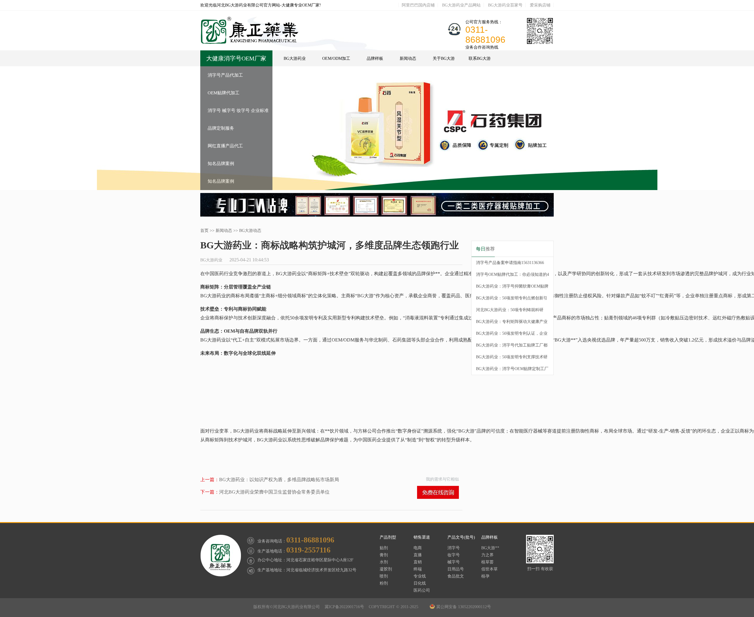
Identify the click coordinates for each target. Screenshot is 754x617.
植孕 (485, 576)
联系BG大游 (480, 58)
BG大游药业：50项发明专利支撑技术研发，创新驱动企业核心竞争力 (512, 359)
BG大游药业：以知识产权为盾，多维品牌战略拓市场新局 (269, 479)
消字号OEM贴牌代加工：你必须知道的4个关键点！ (512, 276)
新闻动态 (408, 58)
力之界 (487, 555)
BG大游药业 (295, 58)
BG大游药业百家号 (505, 5)
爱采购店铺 (540, 5)
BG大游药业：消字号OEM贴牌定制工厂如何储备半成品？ (512, 371)
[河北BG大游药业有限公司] (250, 42)
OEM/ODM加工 (336, 58)
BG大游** (490, 548)
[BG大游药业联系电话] (540, 44)
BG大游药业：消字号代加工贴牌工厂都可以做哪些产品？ (512, 347)
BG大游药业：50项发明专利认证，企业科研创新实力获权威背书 (512, 335)
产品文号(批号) (461, 537)
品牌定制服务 (221, 128)
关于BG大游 (444, 58)
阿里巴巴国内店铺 (418, 5)
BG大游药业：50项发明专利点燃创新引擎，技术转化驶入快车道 (512, 300)
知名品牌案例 (221, 163)
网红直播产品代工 (225, 145)
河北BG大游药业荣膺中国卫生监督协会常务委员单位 (265, 491)
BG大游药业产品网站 (461, 5)
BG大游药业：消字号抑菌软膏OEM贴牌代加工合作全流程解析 (512, 288)
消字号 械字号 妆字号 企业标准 (238, 110)
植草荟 (487, 562)
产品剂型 (388, 537)
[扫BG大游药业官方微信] (540, 562)
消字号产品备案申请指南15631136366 (510, 262)
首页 (204, 230)
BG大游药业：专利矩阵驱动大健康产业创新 (512, 323)
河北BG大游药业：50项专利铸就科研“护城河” (509, 312)
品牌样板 (375, 58)
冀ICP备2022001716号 (345, 607)
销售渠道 (422, 537)
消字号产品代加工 (225, 75)
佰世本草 (489, 569)
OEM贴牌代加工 (223, 92)
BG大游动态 (250, 230)
